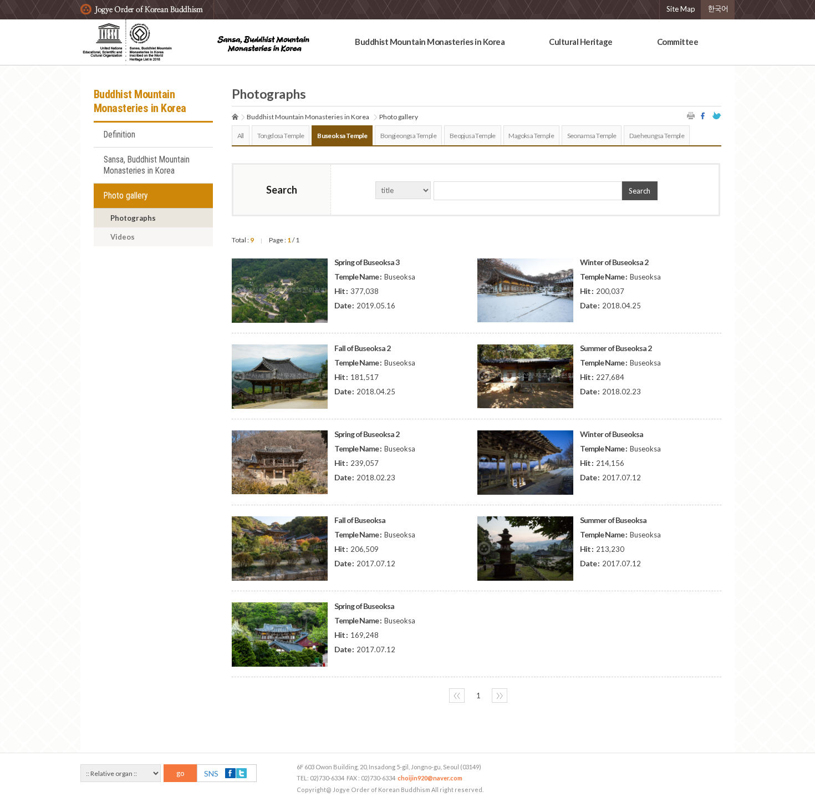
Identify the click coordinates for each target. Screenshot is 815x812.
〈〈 (457, 695)
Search (639, 190)
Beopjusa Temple (473, 135)
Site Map (680, 8)
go (180, 773)
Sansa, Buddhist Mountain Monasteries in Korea (147, 165)
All (240, 135)
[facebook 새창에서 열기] (704, 115)
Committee (678, 42)
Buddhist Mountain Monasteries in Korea (430, 42)
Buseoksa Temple (342, 135)
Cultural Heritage (581, 42)
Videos (122, 236)
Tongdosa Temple (280, 135)
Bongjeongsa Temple (408, 135)
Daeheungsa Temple (656, 135)
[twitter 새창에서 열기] (716, 115)
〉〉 (499, 695)
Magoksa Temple (531, 135)
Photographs (133, 218)
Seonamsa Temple (592, 135)
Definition (119, 135)
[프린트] (691, 115)
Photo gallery (126, 196)
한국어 (718, 8)
